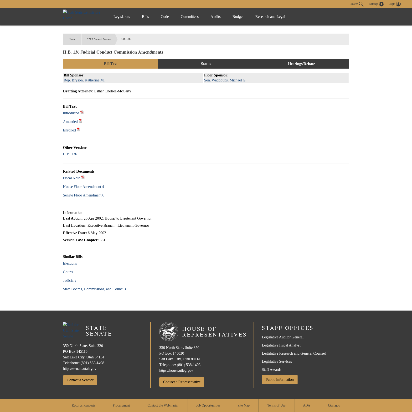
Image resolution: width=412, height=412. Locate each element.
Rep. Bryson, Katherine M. (84, 80)
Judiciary (70, 280)
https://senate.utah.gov (79, 369)
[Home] (83, 16)
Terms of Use (276, 405)
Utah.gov (334, 405)
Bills (145, 17)
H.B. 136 (70, 154)
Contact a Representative (182, 382)
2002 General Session (99, 39)
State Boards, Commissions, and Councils (94, 289)
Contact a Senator (80, 380)
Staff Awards (271, 369)
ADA (306, 405)
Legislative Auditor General (283, 337)
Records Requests (83, 405)
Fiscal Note (71, 178)
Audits (216, 17)
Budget (237, 17)
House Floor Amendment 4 (83, 187)
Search (354, 3)
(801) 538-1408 (92, 363)
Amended (70, 122)
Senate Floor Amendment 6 (83, 195)
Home (72, 39)
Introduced (71, 113)
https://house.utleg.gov (176, 370)
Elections (70, 263)
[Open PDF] (82, 113)
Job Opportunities (208, 405)
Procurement (121, 405)
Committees (190, 17)
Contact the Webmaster (163, 405)
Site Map (243, 405)
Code (165, 17)
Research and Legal (270, 17)
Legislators (121, 17)
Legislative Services (277, 361)
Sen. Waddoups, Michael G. (225, 80)
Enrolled (69, 130)
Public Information (280, 379)
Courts (68, 272)
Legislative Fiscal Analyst (281, 345)
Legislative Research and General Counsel (294, 353)
